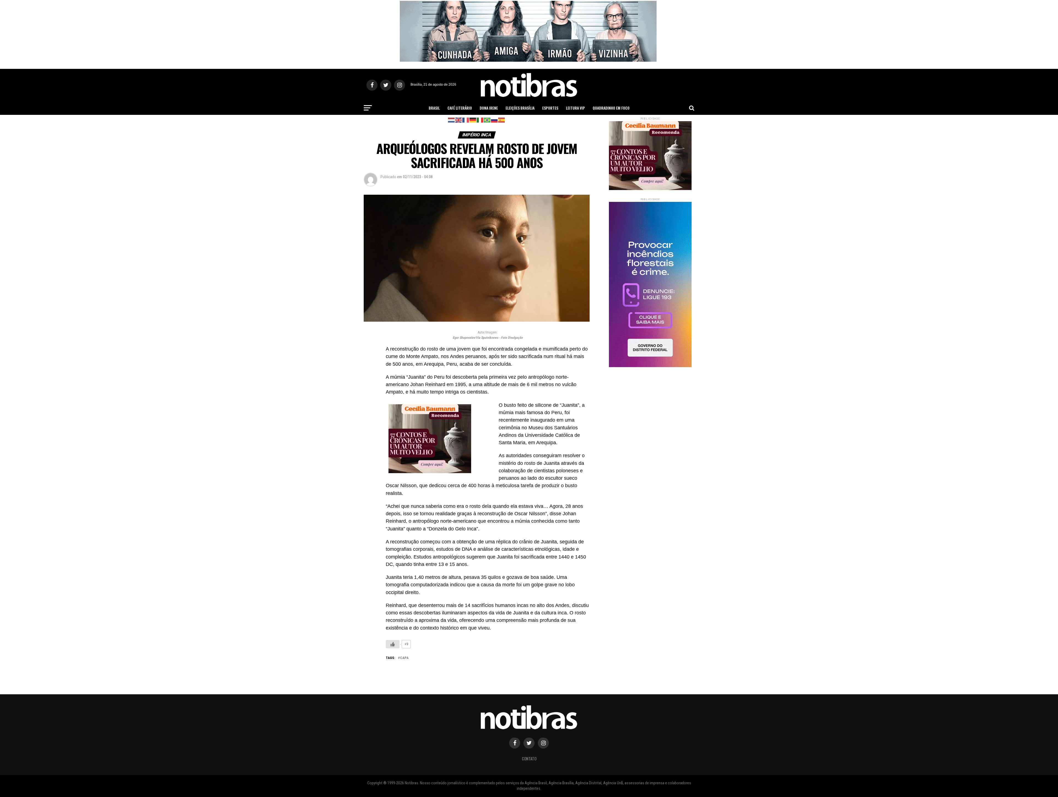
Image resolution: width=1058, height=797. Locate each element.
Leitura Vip (575, 108)
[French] (465, 119)
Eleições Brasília (520, 108)
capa (404, 658)
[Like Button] (393, 644)
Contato (529, 758)
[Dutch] (451, 119)
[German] (473, 119)
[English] (458, 119)
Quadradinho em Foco (611, 108)
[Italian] (480, 119)
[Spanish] (501, 119)
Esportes (550, 108)
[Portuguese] (487, 119)
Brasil (434, 108)
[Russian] (494, 119)
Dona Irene (489, 108)
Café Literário (459, 108)
